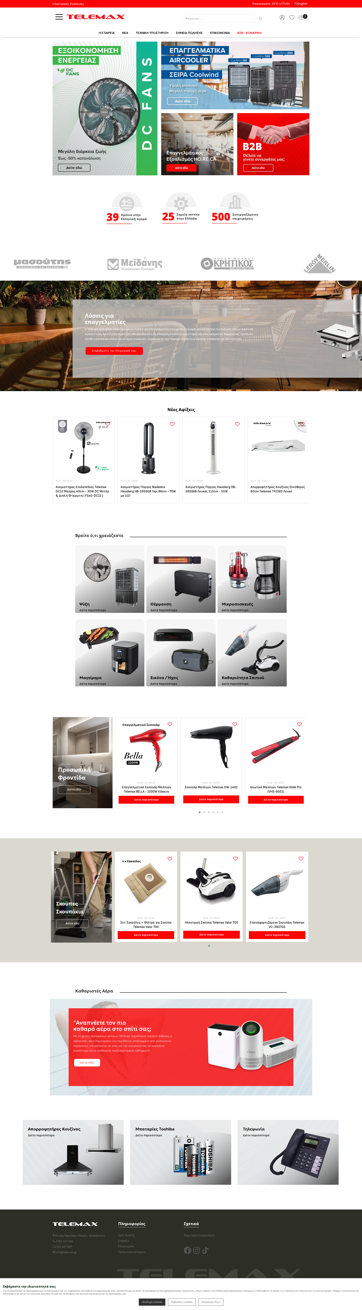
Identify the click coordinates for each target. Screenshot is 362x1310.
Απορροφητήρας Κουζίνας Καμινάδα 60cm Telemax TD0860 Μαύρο (82, 489)
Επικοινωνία (126, 1246)
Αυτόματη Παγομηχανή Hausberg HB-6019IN (278, 489)
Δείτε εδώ (74, 789)
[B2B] (273, 144)
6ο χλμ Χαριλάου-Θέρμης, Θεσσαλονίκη (80, 1236)
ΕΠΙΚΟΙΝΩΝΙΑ (220, 33)
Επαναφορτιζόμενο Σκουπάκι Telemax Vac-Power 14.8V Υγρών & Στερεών (277, 925)
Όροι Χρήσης (126, 1235)
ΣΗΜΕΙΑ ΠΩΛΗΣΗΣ (189, 33)
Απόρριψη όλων (211, 1302)
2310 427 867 (63, 1247)
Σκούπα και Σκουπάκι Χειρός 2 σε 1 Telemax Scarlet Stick (146, 925)
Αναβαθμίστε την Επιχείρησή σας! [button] (114, 350)
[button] (199, 812)
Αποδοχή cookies (152, 1302)
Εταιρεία (123, 1241)
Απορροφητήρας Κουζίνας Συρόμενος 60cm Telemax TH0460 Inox (148, 489)
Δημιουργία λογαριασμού (199, 1235)
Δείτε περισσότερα (146, 799)
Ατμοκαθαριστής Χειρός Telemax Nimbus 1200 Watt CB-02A (209, 489)
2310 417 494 (64, 1241)
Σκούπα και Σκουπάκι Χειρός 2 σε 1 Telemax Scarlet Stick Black (211, 925)
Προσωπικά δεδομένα (131, 1252)
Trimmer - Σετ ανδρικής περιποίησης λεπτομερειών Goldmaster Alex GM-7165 (211, 789)
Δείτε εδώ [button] (87, 1062)
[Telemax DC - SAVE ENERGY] (105, 108)
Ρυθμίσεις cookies (182, 1302)
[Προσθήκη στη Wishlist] (107, 424)
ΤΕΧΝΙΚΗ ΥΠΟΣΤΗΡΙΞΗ (152, 33)
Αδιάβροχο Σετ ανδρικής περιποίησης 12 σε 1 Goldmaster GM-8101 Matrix (275, 789)
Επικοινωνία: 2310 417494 (271, 3)
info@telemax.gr (66, 1252)
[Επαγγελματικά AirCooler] (235, 75)
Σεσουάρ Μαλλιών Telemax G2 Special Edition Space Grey (146, 789)
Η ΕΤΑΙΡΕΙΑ (107, 33)
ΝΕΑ (125, 33)
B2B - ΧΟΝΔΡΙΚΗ (249, 33)
